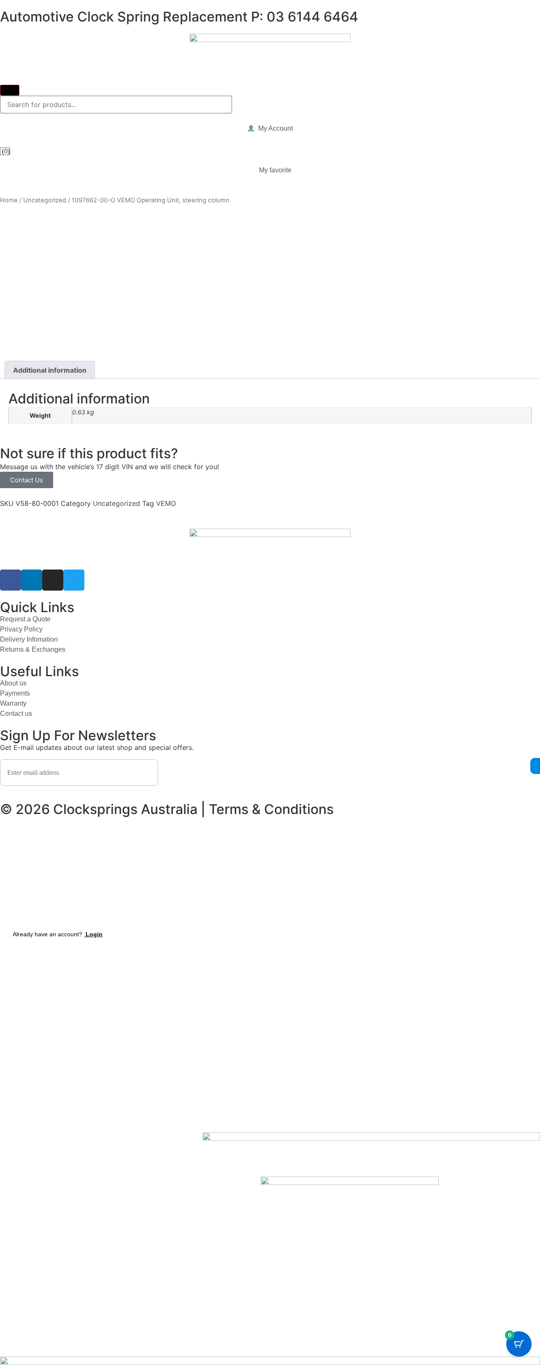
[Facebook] (10, 580)
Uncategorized (44, 200)
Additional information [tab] (49, 370)
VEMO (166, 503)
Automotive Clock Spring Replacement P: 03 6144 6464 (179, 16)
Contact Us (26, 480)
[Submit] (9, 90)
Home (9, 200)
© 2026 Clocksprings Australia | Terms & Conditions (167, 809)
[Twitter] (73, 580)
